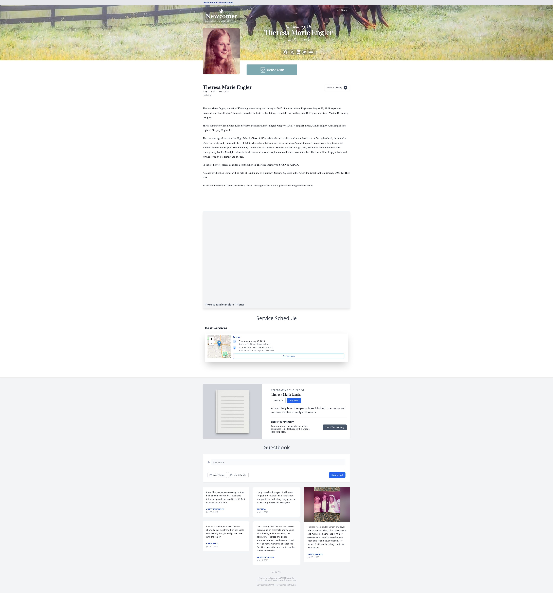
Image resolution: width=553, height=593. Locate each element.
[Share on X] (292, 52)
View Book (278, 400)
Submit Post (337, 475)
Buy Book (294, 400)
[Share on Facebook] (285, 52)
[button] (219, 344)
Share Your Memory (334, 427)
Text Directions (289, 356)
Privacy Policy (268, 580)
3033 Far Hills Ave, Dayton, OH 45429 (256, 350)
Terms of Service (284, 580)
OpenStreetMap (279, 585)
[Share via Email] (304, 52)
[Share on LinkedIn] (298, 52)
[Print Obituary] (311, 52)
